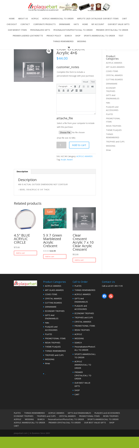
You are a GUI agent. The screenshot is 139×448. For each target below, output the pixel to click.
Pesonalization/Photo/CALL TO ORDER (73, 30)
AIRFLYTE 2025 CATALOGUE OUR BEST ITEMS (98, 19)
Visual (85, 81)
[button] (65, 86)
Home (12, 19)
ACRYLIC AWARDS (84, 156)
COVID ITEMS (112, 71)
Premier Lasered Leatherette (28, 36)
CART (124, 19)
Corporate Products (44, 24)
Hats (76, 24)
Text (93, 81)
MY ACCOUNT (97, 24)
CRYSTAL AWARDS (114, 75)
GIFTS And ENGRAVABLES (79, 413)
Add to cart (79, 145)
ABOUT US (23, 19)
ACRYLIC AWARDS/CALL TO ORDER (58, 19)
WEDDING (81, 41)
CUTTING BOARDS (114, 79)
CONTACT (25, 24)
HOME (85, 24)
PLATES (109, 114)
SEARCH (68, 36)
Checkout (12, 24)
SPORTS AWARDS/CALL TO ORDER (99, 36)
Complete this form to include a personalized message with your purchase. (75, 74)
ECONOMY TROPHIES (54, 311)
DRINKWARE (64, 24)
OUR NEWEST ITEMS (17, 30)
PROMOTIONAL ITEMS (55, 338)
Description (22, 171)
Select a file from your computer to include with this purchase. (75, 130)
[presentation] (64, 86)
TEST (121, 36)
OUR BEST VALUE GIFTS (118, 24)
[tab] (22, 171)
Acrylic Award (66, 159)
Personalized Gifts (40, 30)
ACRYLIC (35, 19)
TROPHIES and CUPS (115, 141)
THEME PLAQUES (114, 130)
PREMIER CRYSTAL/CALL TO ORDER (112, 30)
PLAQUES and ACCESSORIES (107, 413)
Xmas (108, 150)
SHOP (77, 36)
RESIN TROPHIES (113, 126)
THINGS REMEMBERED (63, 41)
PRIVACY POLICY (54, 36)
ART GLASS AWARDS (115, 67)
